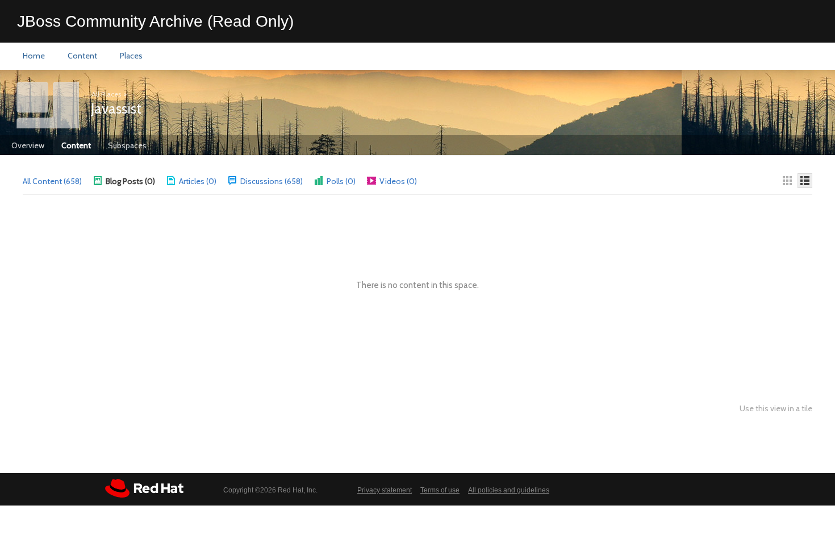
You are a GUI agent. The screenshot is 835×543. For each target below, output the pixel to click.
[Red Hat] (144, 488)
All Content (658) (52, 181)
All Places (106, 94)
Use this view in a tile (776, 408)
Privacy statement (384, 490)
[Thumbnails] (787, 180)
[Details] (805, 180)
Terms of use (440, 490)
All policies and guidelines (508, 490)
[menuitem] (33, 56)
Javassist (116, 108)
